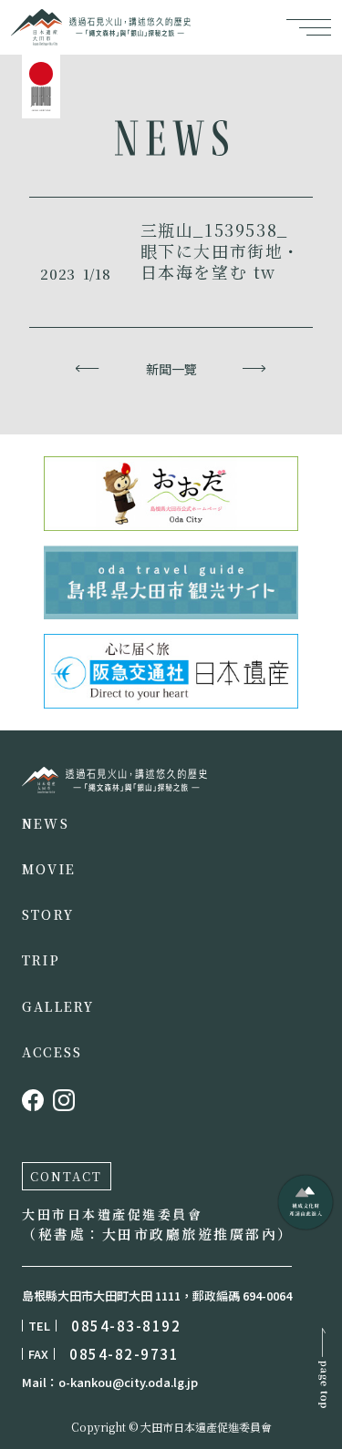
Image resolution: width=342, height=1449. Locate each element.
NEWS (45, 823)
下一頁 (255, 368)
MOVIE (49, 869)
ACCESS (52, 1052)
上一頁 (88, 368)
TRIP (41, 960)
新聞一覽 (171, 368)
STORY (48, 914)
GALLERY (58, 1006)
